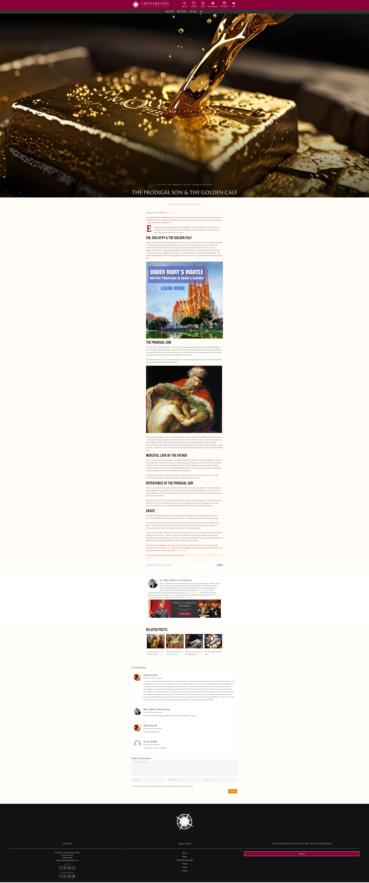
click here (188, 597)
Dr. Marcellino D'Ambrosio (184, 204)
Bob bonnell (150, 675)
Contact (185, 871)
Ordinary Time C (177, 184)
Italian (176, 213)
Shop (185, 867)
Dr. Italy (185, 864)
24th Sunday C (187, 184)
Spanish (170, 213)
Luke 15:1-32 (180, 550)
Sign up (302, 853)
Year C (169, 184)
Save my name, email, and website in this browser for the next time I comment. (163, 786)
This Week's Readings (184, 860)
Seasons (164, 184)
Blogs (185, 857)
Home (159, 184)
